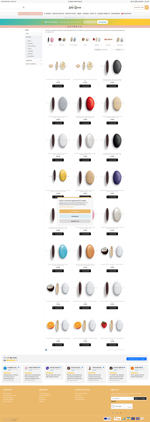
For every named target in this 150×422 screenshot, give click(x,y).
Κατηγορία (28, 37)
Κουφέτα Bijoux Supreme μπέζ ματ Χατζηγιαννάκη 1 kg (85, 191)
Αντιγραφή (102, 22)
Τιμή (27, 33)
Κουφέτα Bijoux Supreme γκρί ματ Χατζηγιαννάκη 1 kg (58, 117)
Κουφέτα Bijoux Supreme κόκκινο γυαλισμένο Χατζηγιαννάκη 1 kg (85, 117)
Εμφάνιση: (118, 49)
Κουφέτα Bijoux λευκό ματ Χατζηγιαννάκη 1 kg (85, 302)
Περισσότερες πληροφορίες (66, 206)
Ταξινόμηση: (97, 49)
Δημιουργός (29, 60)
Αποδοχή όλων (75, 211)
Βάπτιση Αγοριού (72, 17)
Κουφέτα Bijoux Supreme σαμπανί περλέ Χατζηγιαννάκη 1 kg (112, 228)
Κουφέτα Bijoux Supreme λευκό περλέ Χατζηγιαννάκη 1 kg (85, 154)
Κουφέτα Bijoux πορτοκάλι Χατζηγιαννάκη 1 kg (58, 339)
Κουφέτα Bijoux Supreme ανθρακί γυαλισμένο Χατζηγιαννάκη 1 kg (112, 80)
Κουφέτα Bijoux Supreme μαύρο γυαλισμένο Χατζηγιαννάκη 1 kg (112, 154)
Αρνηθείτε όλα (75, 221)
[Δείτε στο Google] (5, 368)
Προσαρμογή (75, 216)
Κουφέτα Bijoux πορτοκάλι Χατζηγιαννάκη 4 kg (85, 339)
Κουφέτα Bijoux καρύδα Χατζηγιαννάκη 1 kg (112, 265)
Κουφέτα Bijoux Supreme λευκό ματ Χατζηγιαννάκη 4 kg (58, 154)
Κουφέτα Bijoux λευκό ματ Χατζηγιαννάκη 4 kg (112, 302)
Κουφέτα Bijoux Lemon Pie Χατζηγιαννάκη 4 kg (85, 80)
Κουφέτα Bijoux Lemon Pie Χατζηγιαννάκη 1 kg (58, 80)
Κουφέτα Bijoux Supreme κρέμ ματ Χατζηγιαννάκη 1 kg (112, 117)
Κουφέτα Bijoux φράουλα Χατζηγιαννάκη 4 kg (112, 339)
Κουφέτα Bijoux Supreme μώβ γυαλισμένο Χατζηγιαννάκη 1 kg (112, 191)
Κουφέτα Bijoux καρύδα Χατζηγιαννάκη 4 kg (58, 302)
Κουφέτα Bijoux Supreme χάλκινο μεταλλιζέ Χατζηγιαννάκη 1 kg (85, 265)
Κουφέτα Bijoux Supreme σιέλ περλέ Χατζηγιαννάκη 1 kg (58, 265)
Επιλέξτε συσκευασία (31, 63)
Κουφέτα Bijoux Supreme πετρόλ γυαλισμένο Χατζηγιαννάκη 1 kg (58, 228)
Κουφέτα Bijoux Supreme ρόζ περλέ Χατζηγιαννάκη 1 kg (85, 228)
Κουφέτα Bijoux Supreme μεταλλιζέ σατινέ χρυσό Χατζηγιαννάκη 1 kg (58, 191)
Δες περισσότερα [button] (9, 380)
